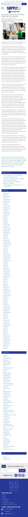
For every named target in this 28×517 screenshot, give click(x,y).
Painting (5, 408)
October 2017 (6, 274)
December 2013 (6, 339)
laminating (20, 165)
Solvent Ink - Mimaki (8, 161)
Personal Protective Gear (9, 411)
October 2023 (6, 202)
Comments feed (7, 459)
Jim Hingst (8, 18)
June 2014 (5, 329)
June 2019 (5, 248)
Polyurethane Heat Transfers (10, 415)
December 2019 (6, 242)
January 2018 (6, 270)
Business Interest (8, 158)
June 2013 (5, 348)
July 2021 (5, 216)
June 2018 (5, 264)
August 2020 (6, 234)
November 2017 (6, 273)
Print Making (6, 416)
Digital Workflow (22, 158)
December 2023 (6, 199)
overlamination (4, 166)
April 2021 (5, 221)
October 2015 (6, 311)
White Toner (6, 447)
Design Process (6, 372)
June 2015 (5, 314)
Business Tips (6, 364)
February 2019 (6, 254)
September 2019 (7, 245)
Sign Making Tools (7, 424)
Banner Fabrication (10, 157)
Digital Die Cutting (7, 374)
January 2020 (6, 240)
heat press (5, 386)
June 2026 (5, 195)
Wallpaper (5, 444)
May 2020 (5, 237)
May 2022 (5, 210)
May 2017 (5, 282)
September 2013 (7, 343)
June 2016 (5, 300)
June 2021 (5, 218)
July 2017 (5, 279)
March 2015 (6, 318)
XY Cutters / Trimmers (8, 449)
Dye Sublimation (7, 380)
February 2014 (6, 336)
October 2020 (6, 231)
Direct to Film (6, 378)
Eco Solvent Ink (6, 382)
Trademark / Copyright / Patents (10, 504)
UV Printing (5, 438)
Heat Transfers (6, 388)
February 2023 (6, 206)
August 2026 (6, 193)
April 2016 (5, 303)
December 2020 (6, 227)
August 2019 (6, 246)
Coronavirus (6, 369)
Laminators (11, 160)
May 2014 (5, 331)
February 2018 (6, 268)
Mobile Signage (17, 160)
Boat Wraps (17, 157)
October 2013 (6, 342)
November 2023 (6, 201)
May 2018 (5, 265)
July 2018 (5, 262)
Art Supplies (6, 357)
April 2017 (5, 284)
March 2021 (6, 223)
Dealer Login (5, 499)
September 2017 (7, 276)
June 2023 (5, 204)
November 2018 (6, 257)
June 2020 (5, 235)
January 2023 (6, 207)
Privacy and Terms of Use (8, 502)
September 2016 (7, 295)
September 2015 (7, 312)
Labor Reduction (7, 396)
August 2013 (6, 345)
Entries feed (6, 457)
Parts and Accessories (8, 410)
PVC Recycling (6, 418)
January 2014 (6, 337)
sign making (10, 166)
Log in (4, 456)
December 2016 (6, 290)
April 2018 (5, 267)
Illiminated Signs (7, 391)
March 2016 (6, 304)
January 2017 (6, 289)
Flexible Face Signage (8, 383)
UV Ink (14, 161)
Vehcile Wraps (19, 161)
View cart (7, 1)
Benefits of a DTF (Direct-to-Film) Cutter (12, 181)
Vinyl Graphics (10, 163)
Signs (2, 161)
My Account (12, 1)
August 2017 (6, 278)
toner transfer (6, 430)
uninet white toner (7, 435)
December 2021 (6, 212)
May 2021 (5, 220)
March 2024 (6, 198)
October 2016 (6, 293)
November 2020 (6, 229)
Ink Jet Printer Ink (4, 160)
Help (17, 1)
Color (4, 366)
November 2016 (6, 292)
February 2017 (6, 287)
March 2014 (6, 334)
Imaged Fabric (6, 393)
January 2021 (6, 226)
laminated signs (14, 165)
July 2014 (5, 328)
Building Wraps (6, 361)
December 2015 (6, 307)
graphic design (7, 165)
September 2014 (7, 325)
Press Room (5, 501)
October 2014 (6, 323)
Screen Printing (6, 421)
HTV (4, 389)
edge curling (18, 163)
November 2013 (6, 340)
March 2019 (6, 253)
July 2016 (5, 298)
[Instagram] (19, 476)
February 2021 (6, 224)
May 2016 (5, 301)
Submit (23, 470)
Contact (4, 498)
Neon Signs (6, 404)
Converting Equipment (8, 368)
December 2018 (6, 256)
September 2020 (7, 232)
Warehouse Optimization (9, 446)
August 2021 (6, 215)
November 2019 (6, 243)
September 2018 (7, 260)
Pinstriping (5, 413)
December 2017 (6, 271)
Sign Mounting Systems (8, 426)
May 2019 (5, 249)
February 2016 (6, 306)
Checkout (21, 1)
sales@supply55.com (8, 513)
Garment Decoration (8, 385)
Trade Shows (6, 432)
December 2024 (6, 196)
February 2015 (6, 320)
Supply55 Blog (16, 8)
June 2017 (5, 281)
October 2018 (6, 259)
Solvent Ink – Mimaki (8, 429)
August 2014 (6, 326)
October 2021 (6, 213)
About (4, 494)
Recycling (5, 419)
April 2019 (5, 251)
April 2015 (5, 317)
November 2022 (6, 209)
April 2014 (5, 332)
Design (4, 371)
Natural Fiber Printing (8, 402)
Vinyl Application (7, 441)
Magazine (5, 399)
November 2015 (6, 309)
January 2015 (6, 322)
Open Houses (6, 407)
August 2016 (6, 296)
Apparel (5, 355)
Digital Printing (15, 158)
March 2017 (6, 285)
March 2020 (6, 238)
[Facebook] (16, 476)
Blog (4, 496)
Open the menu (2, 8)
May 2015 (5, 315)
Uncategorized (6, 433)
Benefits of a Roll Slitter (8, 183)
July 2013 (5, 347)
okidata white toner (7, 405)
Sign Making (23, 160)
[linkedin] (23, 476)
